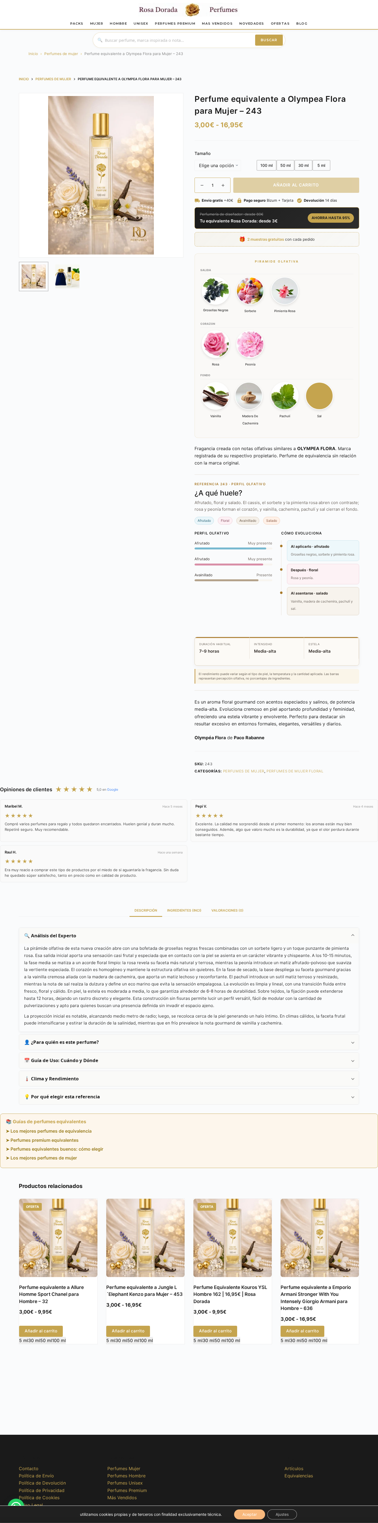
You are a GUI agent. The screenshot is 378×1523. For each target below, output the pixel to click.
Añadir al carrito (296, 185)
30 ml (34, 1340)
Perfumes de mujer (61, 53)
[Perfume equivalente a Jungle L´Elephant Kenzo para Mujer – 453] (145, 1238)
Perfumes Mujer (123, 1468)
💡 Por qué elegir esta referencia (62, 1096)
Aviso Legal (31, 1505)
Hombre (118, 23)
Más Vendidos (122, 1497)
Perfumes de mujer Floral (294, 771)
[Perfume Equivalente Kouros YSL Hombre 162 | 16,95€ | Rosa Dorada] (232, 1238)
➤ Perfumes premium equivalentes (42, 1140)
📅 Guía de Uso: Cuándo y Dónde (61, 1060)
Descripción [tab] (145, 910)
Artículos (293, 1468)
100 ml (59, 1340)
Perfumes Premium (175, 23)
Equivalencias (298, 1475)
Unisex (141, 23)
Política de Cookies (39, 1497)
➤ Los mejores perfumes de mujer (41, 1158)
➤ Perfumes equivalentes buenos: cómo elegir (54, 1149)
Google (112, 789)
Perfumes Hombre (126, 1475)
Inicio (33, 53)
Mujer (96, 23)
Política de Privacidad (41, 1490)
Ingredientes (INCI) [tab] (184, 910)
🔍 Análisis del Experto (50, 935)
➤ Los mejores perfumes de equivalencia (49, 1131)
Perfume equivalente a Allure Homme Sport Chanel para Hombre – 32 (51, 1294)
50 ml (46, 1340)
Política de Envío (36, 1475)
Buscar (269, 40)
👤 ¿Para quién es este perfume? (61, 1042)
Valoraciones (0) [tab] (227, 910)
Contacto (28, 1468)
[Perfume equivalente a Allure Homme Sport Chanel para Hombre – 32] (58, 1238)
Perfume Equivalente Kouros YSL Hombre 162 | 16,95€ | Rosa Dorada (230, 1294)
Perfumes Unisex (125, 1483)
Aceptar (249, 1514)
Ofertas (280, 23)
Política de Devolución (42, 1483)
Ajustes (282, 1514)
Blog (301, 23)
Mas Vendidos (217, 23)
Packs (77, 23)
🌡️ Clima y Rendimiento (51, 1078)
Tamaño (203, 153)
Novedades (251, 23)
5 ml (23, 1340)
